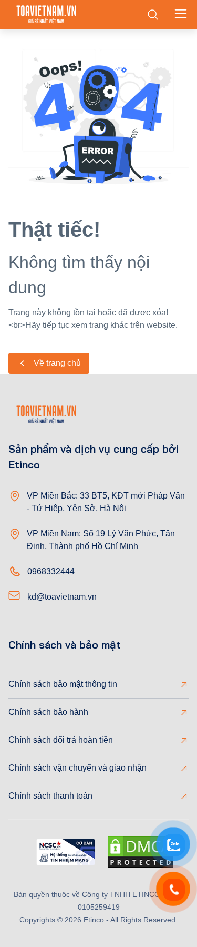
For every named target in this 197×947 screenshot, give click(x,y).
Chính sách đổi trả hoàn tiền (60, 739)
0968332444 (51, 571)
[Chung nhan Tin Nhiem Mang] (65, 854)
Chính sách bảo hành (48, 711)
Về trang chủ (57, 362)
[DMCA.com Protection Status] (140, 853)
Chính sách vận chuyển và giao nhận (77, 767)
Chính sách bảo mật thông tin (62, 684)
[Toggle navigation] (178, 15)
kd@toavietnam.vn (62, 596)
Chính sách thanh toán (50, 795)
